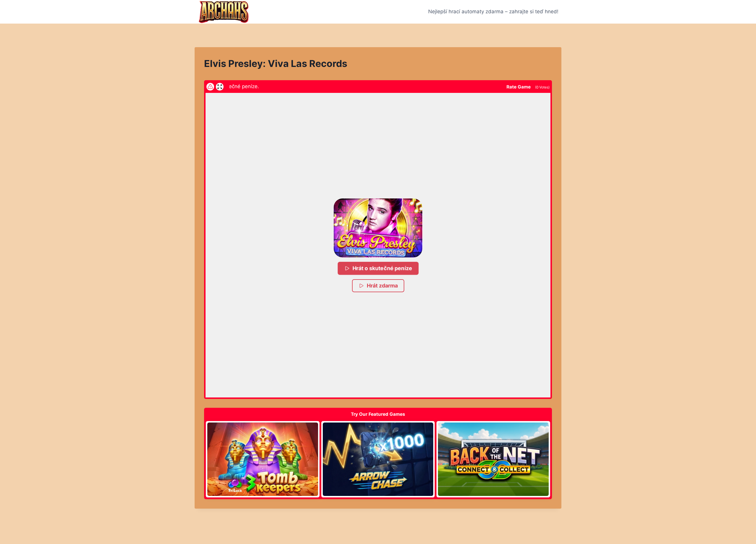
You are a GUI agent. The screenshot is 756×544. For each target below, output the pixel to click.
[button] (378, 227)
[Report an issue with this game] (210, 87)
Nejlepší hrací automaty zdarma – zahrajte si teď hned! (493, 11)
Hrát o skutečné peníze (382, 268)
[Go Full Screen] (220, 87)
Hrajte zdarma (262, 459)
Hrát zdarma (382, 285)
